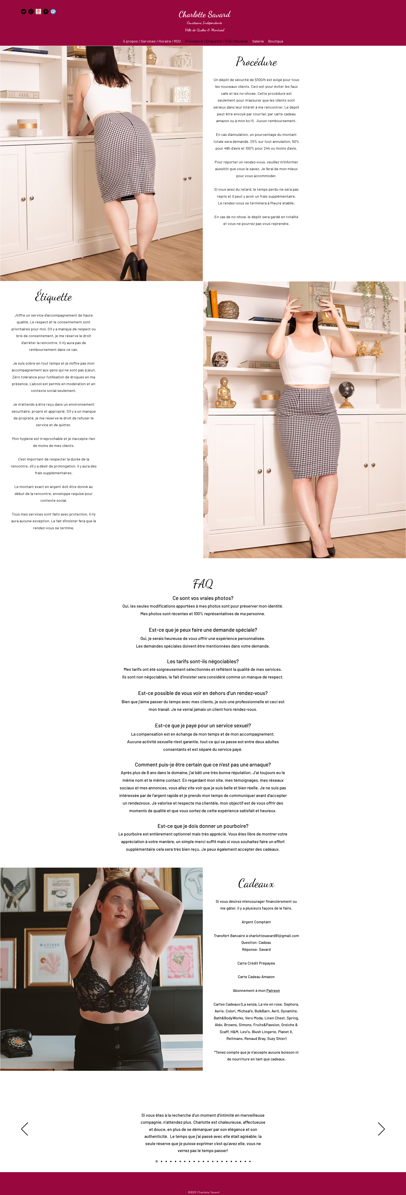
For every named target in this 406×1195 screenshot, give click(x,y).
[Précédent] (24, 1129)
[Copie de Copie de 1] (166, 1161)
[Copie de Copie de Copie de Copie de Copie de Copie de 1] (184, 1161)
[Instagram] (31, 11)
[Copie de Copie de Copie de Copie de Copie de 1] (180, 1161)
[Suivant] (381, 1129)
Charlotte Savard (204, 14)
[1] (157, 1161)
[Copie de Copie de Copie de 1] (170, 1161)
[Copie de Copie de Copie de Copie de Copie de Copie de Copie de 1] (189, 1161)
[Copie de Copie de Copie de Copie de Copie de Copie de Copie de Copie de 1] (194, 1161)
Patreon (273, 990)
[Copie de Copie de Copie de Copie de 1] (175, 1161)
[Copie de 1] (161, 1161)
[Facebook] (45, 11)
